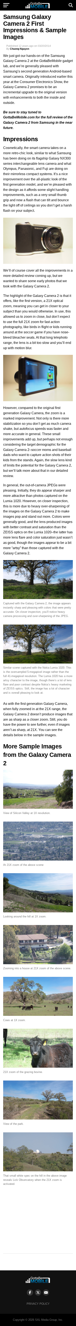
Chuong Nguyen (19, 48)
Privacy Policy (38, 1303)
